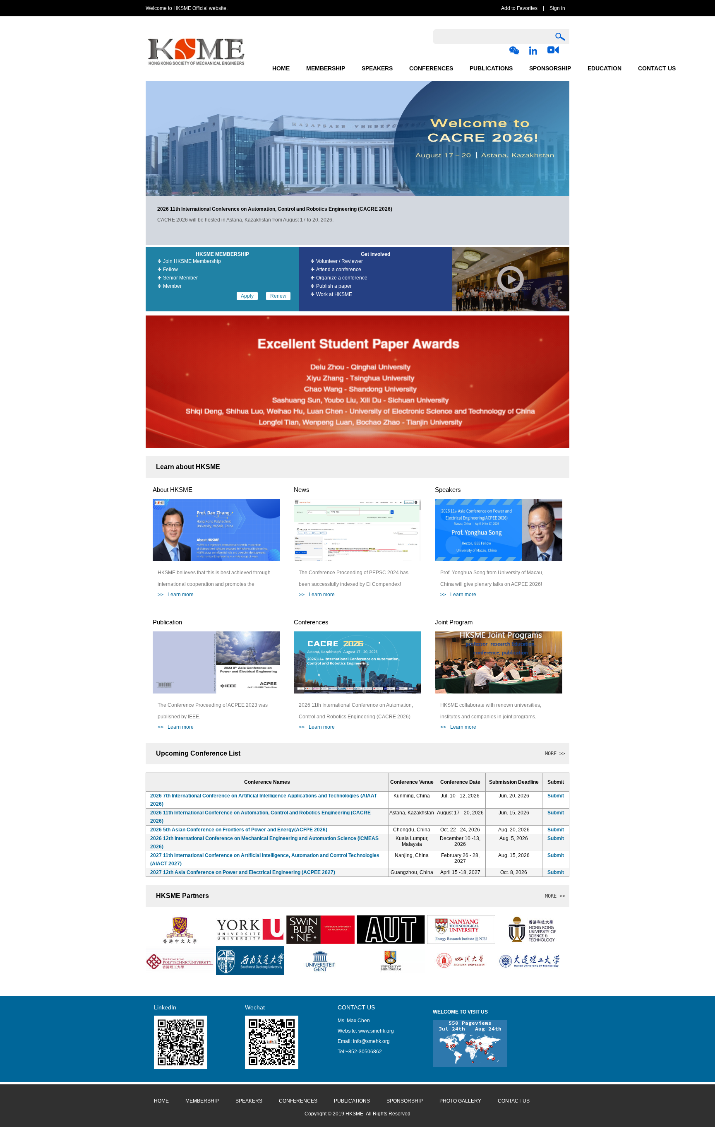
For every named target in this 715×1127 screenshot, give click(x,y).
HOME (281, 68)
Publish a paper (334, 286)
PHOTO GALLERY (460, 1101)
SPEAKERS (377, 68)
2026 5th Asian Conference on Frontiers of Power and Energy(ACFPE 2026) (238, 830)
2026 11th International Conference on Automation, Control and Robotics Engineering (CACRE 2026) (260, 817)
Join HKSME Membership (192, 261)
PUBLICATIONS (491, 68)
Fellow (170, 269)
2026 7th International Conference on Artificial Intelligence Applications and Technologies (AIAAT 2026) (263, 800)
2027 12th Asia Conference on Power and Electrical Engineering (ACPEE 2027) (242, 872)
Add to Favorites (519, 8)
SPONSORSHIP (550, 68)
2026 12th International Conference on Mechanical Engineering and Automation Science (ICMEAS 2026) (264, 843)
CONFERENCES (431, 68)
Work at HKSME (334, 294)
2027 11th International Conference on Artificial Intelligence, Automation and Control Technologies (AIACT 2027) (264, 859)
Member (172, 286)
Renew (278, 296)
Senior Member (180, 278)
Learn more (176, 594)
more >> (555, 753)
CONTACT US (657, 68)
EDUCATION (604, 68)
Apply (247, 296)
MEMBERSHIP (325, 68)
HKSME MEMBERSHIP (222, 254)
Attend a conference (338, 269)
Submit (555, 796)
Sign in (557, 8)
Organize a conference (341, 278)
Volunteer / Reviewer (339, 261)
